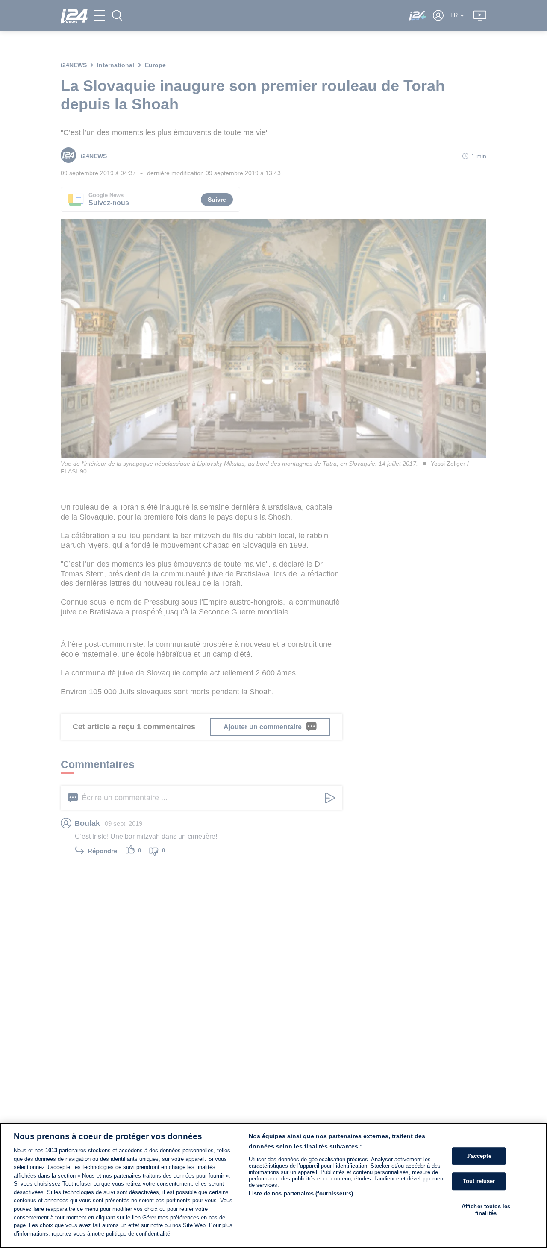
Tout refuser (479, 1181)
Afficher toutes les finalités (486, 1209)
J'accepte (479, 1156)
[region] (273, 1185)
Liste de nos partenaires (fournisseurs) (301, 1193)
